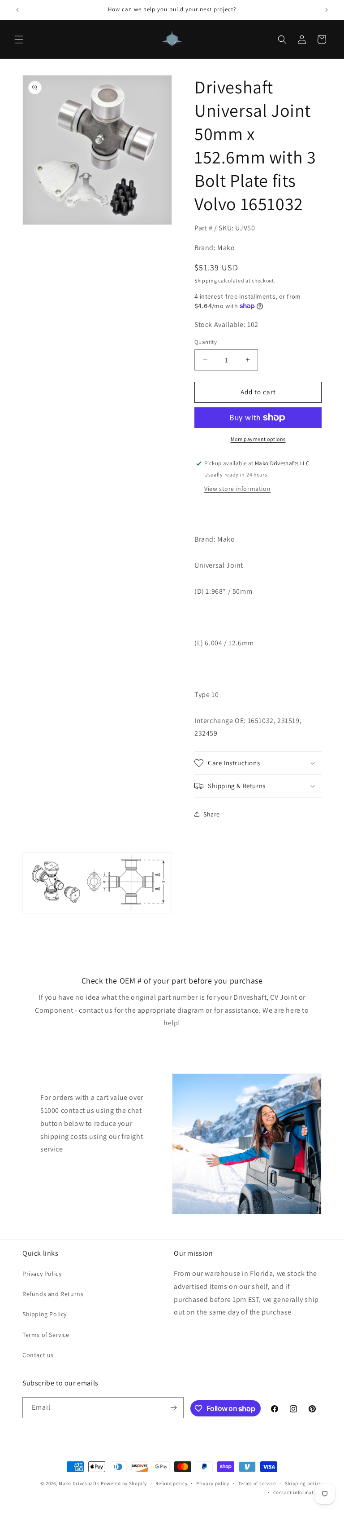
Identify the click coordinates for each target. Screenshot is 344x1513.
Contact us (38, 1355)
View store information (237, 489)
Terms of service (257, 1483)
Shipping (205, 280)
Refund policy (171, 1483)
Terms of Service (45, 1335)
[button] (19, 39)
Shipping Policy (44, 1314)
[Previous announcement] (17, 10)
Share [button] (211, 814)
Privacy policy (212, 1483)
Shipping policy (303, 1483)
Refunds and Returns (52, 1294)
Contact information (297, 1492)
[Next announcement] (326, 10)
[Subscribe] (173, 1407)
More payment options (258, 439)
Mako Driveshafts (79, 1483)
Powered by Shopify (124, 1483)
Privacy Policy (41, 1274)
